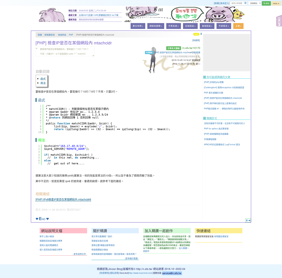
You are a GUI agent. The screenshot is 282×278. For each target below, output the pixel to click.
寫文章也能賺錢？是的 (102, 236)
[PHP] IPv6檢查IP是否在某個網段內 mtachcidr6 (63, 199)
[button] (138, 26)
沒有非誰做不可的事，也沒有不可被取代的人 (224, 123)
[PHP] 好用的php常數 (214, 82)
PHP (71, 34)
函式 (43, 79)
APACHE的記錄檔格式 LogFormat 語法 (222, 144)
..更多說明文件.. (79, 253)
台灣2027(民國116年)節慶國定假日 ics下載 (98, 15)
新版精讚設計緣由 (100, 249)
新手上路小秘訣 (47, 236)
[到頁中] (249, 220)
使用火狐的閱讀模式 (49, 245)
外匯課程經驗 (210, 139)
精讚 (217, 3)
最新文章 (72, 15)
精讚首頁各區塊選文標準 (51, 240)
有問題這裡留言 (221, 236)
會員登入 (224, 3)
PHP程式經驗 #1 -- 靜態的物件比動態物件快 (224, 108)
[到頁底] (201, 33)
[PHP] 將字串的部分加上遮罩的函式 (220, 103)
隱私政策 (114, 272)
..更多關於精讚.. (131, 258)
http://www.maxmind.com (140, 272)
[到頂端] (247, 220)
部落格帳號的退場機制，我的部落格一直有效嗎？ (114, 253)
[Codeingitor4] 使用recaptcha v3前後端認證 (224, 87)
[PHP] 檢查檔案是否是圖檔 (216, 133)
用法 (43, 83)
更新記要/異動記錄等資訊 (103, 245)
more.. (275, 3)
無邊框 (196, 40)
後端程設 (62, 34)
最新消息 (72, 19)
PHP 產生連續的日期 (213, 92)
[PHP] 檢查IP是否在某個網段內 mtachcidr (223, 97)
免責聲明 (104, 272)
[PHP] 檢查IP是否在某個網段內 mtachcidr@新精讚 (177, 52)
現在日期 (72, 10)
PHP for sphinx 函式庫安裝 (216, 128)
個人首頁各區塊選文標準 (51, 249)
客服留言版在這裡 (100, 240)
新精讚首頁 (50, 34)
